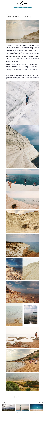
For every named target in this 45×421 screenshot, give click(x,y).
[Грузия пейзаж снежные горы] (8, 407)
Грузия (4, 412)
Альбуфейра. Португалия (35, 412)
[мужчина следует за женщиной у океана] (36, 407)
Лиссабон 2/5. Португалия (21, 412)
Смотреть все (41, 402)
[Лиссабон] (22, 407)
